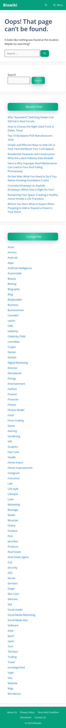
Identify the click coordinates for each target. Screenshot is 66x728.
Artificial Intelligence (20, 268)
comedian (13, 341)
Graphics (13, 446)
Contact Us (40, 717)
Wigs (10, 688)
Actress (12, 252)
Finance (12, 394)
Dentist (12, 357)
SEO (10, 573)
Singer (11, 588)
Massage (13, 510)
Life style (13, 488)
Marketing (14, 504)
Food (11, 415)
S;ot (10, 562)
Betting (12, 284)
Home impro (15, 462)
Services (12, 583)
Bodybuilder (15, 299)
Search (12, 74)
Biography (14, 289)
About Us (12, 712)
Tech (10, 646)
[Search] (44, 53)
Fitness (12, 404)
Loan (11, 499)
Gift (10, 441)
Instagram (14, 473)
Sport (11, 636)
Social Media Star (18, 620)
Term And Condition (48, 712)
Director (12, 368)
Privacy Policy (27, 712)
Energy (12, 378)
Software (13, 625)
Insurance (13, 478)
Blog (10, 294)
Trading (12, 657)
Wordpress (14, 693)
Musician (13, 520)
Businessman (16, 310)
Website (12, 683)
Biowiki (10, 5)
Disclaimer (25, 717)
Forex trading (16, 420)
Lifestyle (13, 494)
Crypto (12, 347)
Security (12, 567)
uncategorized (16, 667)
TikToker (13, 651)
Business (13, 305)
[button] (46, 5)
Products (13, 546)
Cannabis (13, 315)
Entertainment (16, 383)
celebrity (13, 331)
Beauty (12, 278)
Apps (11, 263)
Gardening (14, 436)
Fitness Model (16, 410)
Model (11, 515)
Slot (10, 604)
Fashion (12, 389)
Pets (10, 536)
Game (11, 425)
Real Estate (14, 552)
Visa (10, 678)
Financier (13, 399)
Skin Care (13, 594)
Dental (12, 352)
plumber (13, 541)
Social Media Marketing (21, 615)
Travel (11, 662)
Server (12, 578)
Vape (11, 672)
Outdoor (13, 531)
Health (12, 457)
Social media (15, 609)
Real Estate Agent (18, 557)
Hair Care (13, 452)
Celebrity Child (16, 336)
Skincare (13, 599)
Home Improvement (20, 467)
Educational (14, 373)
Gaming (12, 431)
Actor (11, 247)
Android (12, 257)
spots (11, 641)
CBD (10, 326)
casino (11, 320)
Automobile (15, 273)
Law (10, 483)
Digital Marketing (18, 362)
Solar (11, 630)
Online (12, 525)
